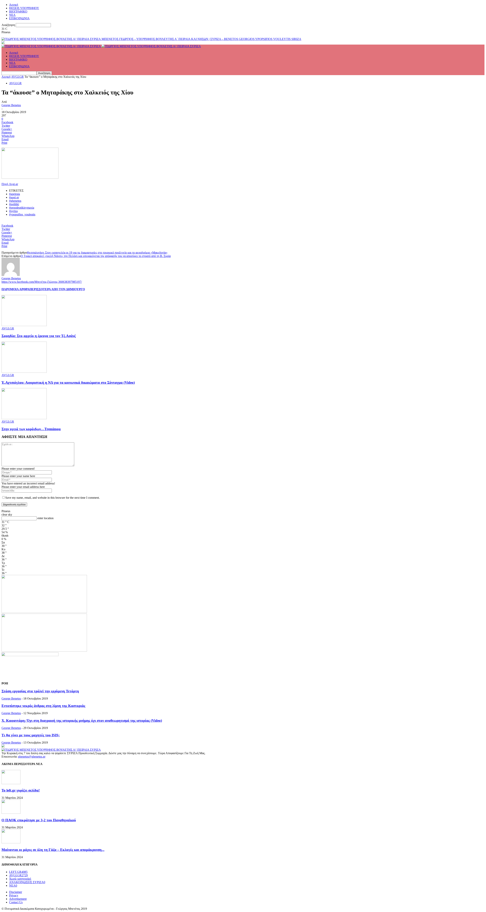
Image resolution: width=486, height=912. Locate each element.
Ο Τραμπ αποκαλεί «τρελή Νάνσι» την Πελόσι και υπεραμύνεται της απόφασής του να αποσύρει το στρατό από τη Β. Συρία (96, 256)
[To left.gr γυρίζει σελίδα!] (11, 783)
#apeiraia (14, 194)
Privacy (13, 895)
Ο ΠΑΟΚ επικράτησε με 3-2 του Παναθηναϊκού (39, 820)
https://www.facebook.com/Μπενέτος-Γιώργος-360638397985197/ (42, 281)
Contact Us (16, 902)
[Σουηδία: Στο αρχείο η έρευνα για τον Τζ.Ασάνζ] (24, 325)
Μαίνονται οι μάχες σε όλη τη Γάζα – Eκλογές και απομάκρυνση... (53, 850)
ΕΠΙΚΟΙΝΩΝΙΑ (19, 18)
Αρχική (13, 4)
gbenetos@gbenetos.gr (31, 756)
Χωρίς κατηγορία (20, 878)
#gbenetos (15, 200)
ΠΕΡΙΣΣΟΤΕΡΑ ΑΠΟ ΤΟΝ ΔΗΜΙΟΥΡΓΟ (57, 289)
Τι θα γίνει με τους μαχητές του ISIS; (31, 735)
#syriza (13, 211)
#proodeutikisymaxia (21, 207)
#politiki (14, 204)
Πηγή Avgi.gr (10, 184)
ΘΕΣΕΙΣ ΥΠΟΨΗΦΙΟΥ (24, 8)
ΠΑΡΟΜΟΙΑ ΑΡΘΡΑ (15, 289)
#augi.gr (14, 197)
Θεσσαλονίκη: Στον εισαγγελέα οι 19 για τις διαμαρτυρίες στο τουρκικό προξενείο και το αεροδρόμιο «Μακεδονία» (97, 252)
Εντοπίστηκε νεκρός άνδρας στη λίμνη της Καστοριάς (43, 706)
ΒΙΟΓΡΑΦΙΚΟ (18, 11)
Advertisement (18, 898)
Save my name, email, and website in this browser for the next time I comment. (52, 497)
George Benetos (11, 105)
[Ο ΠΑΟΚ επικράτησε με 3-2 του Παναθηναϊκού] (11, 812)
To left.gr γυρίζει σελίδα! (21, 790)
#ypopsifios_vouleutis (22, 214)
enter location (45, 518)
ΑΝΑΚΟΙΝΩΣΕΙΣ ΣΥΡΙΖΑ (27, 882)
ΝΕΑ (12, 15)
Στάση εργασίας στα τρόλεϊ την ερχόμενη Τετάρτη (40, 691)
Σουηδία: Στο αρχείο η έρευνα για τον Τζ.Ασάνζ (39, 336)
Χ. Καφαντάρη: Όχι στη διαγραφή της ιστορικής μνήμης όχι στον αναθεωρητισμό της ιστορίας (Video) (82, 721)
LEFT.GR (18, 871)
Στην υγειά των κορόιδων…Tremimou (31, 429)
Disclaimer (15, 892)
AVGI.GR (17, 76)
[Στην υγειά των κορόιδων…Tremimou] (24, 418)
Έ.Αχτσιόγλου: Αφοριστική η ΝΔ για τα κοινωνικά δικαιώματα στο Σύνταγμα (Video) (68, 382)
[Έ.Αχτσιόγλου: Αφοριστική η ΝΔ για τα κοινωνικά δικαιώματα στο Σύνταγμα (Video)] (24, 371)
